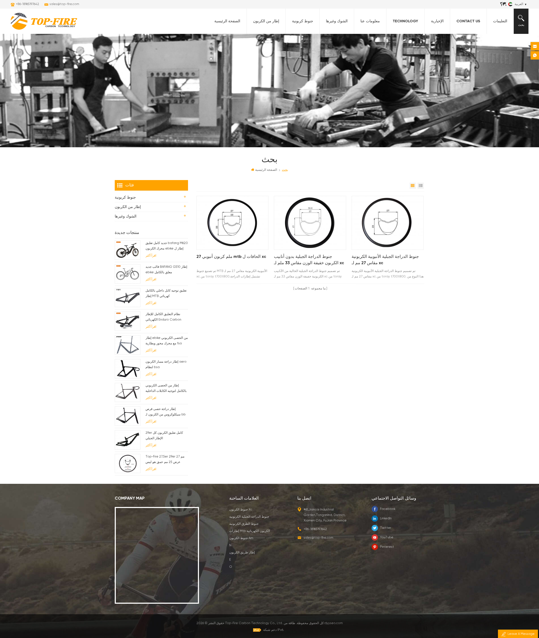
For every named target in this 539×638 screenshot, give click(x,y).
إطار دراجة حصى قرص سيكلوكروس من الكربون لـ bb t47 (165, 412)
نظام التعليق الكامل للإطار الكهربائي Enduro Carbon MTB (163, 317)
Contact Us (468, 21)
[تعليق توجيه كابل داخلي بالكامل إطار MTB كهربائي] (127, 297)
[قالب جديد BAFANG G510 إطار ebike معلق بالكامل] (127, 273)
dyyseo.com (333, 623)
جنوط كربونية (302, 21)
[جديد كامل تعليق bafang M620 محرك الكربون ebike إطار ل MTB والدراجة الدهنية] (127, 250)
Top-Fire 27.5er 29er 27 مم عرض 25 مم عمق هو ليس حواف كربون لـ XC (164, 460)
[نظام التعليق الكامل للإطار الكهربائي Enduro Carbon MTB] (127, 321)
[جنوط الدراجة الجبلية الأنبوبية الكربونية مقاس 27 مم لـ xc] (388, 223)
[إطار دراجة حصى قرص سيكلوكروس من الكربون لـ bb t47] (127, 416)
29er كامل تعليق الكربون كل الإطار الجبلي (164, 435)
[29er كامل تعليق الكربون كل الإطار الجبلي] (127, 439)
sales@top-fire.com (64, 4)
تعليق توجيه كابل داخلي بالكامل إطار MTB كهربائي (166, 293)
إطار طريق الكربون (242, 552)
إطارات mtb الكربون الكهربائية (249, 531)
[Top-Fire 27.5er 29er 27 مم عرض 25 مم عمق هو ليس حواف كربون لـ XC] (127, 463)
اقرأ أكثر (150, 255)
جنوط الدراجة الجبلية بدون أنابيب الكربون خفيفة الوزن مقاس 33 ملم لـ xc (309, 260)
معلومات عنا (370, 21)
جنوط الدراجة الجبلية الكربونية (249, 516)
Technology (405, 21)
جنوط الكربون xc (240, 509)
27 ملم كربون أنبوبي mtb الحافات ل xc (231, 257)
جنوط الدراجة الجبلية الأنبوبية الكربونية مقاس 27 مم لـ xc (385, 260)
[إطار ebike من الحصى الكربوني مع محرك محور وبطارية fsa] (127, 345)
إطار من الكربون (266, 21)
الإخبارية (437, 21)
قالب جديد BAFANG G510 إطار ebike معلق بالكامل (166, 269)
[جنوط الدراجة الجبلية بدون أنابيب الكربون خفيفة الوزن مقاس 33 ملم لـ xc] (310, 223)
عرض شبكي (413, 186)
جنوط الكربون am (241, 538)
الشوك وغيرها (337, 21)
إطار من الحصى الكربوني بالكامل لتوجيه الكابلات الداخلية (166, 388)
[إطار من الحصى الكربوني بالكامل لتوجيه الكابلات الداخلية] (127, 392)
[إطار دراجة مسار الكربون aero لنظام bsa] (127, 368)
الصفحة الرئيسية (227, 21)
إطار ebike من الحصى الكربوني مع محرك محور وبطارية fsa (166, 340)
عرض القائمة (421, 186)
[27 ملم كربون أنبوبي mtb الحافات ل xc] (232, 223)
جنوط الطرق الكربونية (244, 523)
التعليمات (500, 21)
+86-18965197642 (27, 4)
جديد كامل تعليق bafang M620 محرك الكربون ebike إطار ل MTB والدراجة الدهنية (166, 246)
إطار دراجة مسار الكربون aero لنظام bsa (166, 364)
